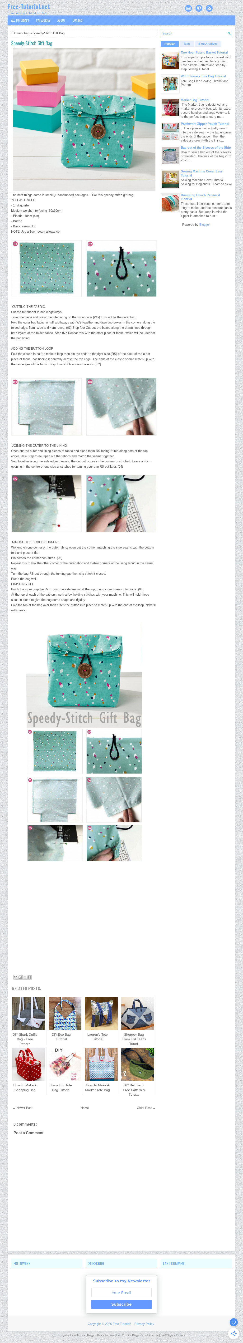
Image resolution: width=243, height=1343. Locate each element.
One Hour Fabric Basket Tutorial (204, 52)
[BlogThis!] (20, 977)
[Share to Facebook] (29, 977)
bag (26, 33)
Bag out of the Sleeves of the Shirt (206, 147)
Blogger (204, 224)
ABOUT (61, 20)
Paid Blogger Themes (173, 1335)
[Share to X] (24, 977)
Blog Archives (208, 43)
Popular (169, 43)
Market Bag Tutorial (195, 100)
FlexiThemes (77, 1335)
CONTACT (78, 20)
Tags (186, 43)
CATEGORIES (43, 20)
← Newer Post (23, 1108)
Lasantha (114, 1335)
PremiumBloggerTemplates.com (140, 1335)
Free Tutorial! (122, 1324)
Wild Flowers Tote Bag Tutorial (203, 76)
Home (17, 33)
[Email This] (15, 977)
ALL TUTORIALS (20, 20)
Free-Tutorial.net (29, 6)
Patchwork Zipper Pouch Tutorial (205, 124)
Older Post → (146, 1108)
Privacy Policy (144, 1324)
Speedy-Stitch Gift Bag (31, 43)
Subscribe (121, 1304)
